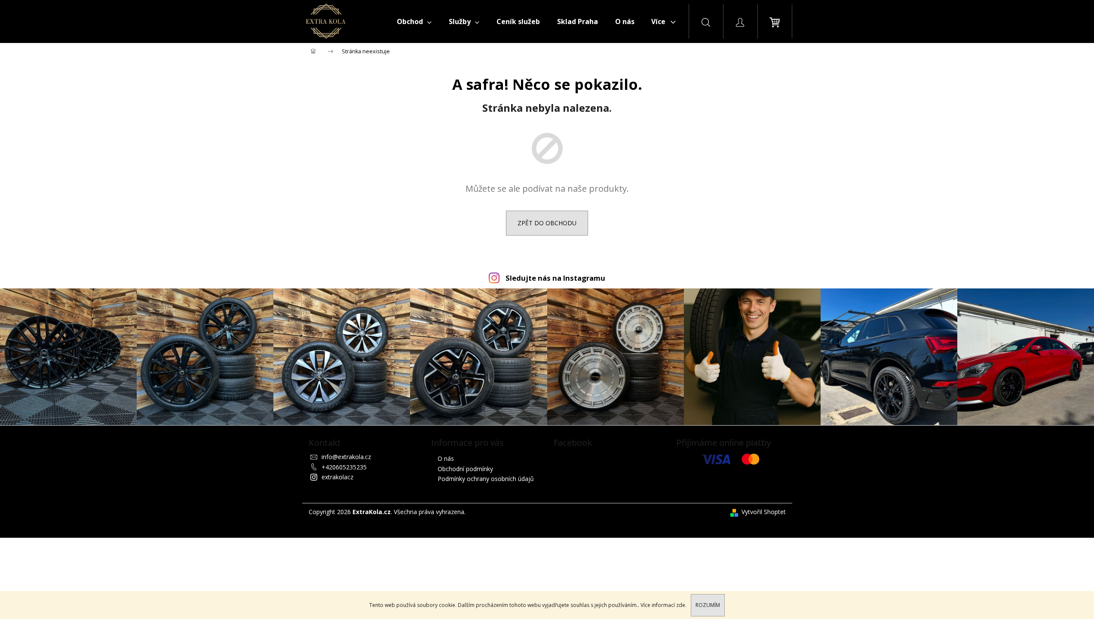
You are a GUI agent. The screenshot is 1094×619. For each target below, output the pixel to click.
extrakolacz (337, 477)
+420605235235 (344, 467)
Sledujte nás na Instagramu (555, 278)
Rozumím (708, 605)
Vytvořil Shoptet (764, 512)
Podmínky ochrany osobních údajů (486, 479)
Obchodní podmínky (465, 469)
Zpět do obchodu (547, 223)
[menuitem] (414, 21)
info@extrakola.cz (346, 457)
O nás (446, 458)
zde (680, 605)
